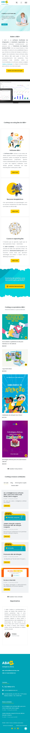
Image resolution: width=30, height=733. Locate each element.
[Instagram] (15, 728)
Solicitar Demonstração (16, 286)
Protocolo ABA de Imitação (12, 554)
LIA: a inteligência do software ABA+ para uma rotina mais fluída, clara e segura (13, 494)
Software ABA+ (15, 150)
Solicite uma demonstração (15, 70)
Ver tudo (6, 483)
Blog (12, 483)
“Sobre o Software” (7, 64)
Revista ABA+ (15, 485)
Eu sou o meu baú (9, 580)
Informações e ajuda (20, 483)
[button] (17, 2)
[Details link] (15, 515)
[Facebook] (12, 728)
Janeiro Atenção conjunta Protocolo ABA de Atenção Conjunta (12, 525)
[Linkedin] (18, 728)
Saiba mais (4, 24)
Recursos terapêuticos (15, 199)
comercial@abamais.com (11, 690)
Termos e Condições (8, 725)
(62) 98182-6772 (9, 687)
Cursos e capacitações (15, 239)
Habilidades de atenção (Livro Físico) (12, 415)
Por (6, 498)
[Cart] (21, 2)
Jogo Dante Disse (7, 368)
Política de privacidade (21, 725)
